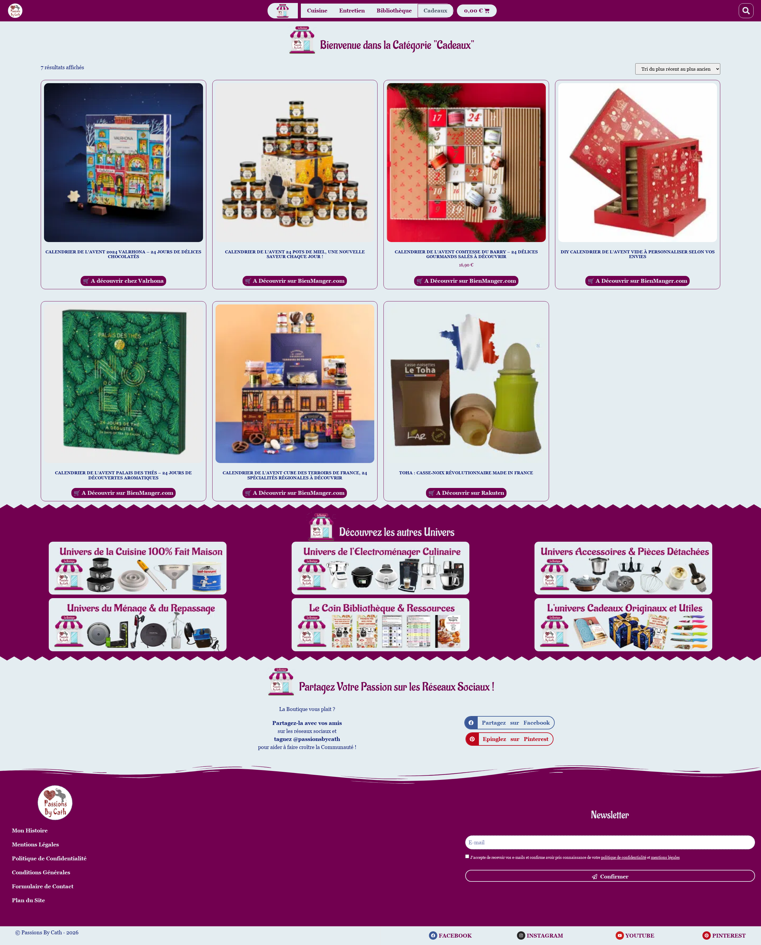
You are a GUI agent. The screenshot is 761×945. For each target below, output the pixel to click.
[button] (746, 10)
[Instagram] (521, 935)
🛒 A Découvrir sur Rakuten (466, 493)
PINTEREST (729, 936)
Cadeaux (435, 10)
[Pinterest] (706, 935)
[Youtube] (620, 935)
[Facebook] (433, 935)
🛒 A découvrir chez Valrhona (123, 281)
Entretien (352, 10)
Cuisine (317, 10)
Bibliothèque (394, 10)
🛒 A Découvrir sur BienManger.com (295, 281)
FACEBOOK (455, 936)
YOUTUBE (639, 936)
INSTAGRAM (545, 936)
